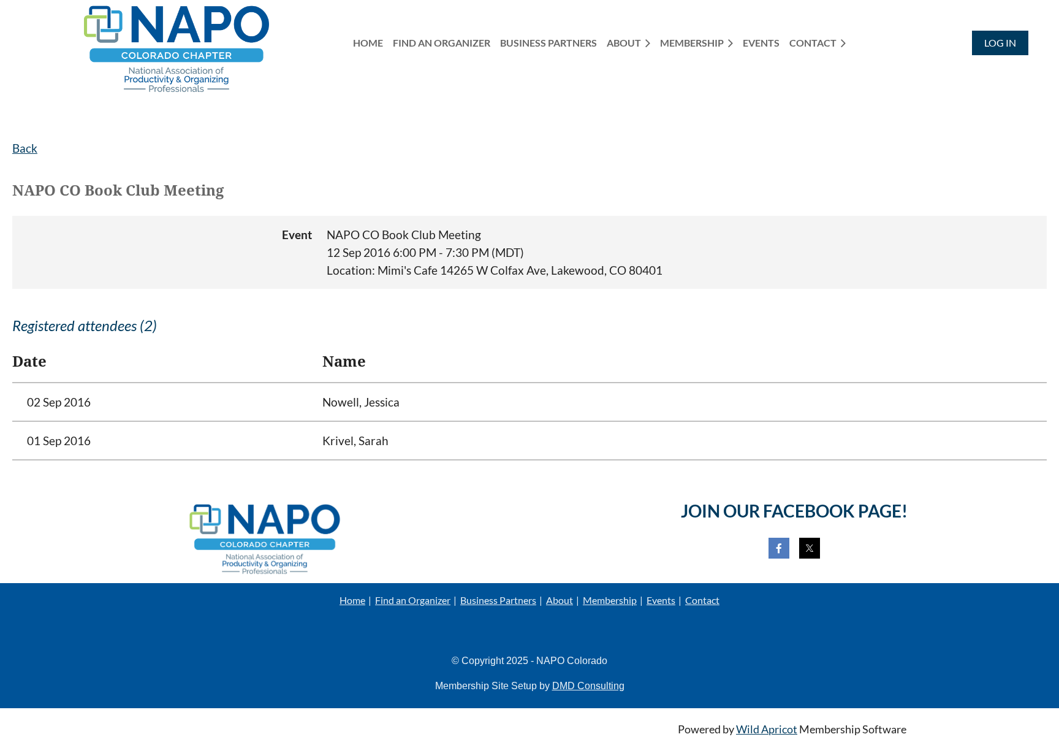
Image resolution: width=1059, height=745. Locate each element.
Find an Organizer (412, 600)
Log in (1000, 42)
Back (24, 148)
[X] (809, 548)
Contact (702, 600)
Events (661, 600)
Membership (610, 600)
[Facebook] (779, 548)
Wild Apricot (766, 729)
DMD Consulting (588, 686)
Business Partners (498, 600)
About (559, 600)
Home (352, 600)
